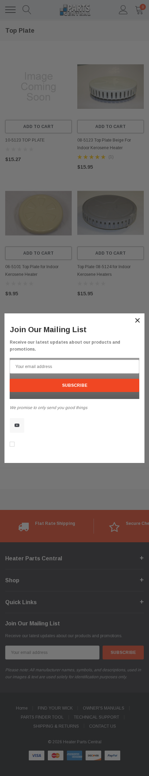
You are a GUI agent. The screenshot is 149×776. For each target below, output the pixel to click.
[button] (137, 320)
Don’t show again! (35, 444)
